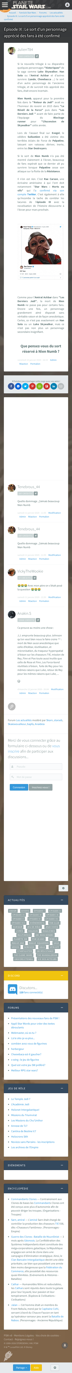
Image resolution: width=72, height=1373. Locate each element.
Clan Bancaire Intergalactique (28, 1259)
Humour (17, 927)
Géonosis (29, 1240)
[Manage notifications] (65, 1345)
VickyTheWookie (30, 571)
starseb (58, 720)
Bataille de (57, 1316)
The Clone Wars (23, 955)
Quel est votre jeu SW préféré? (28, 1065)
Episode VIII (18, 923)
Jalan (14, 1305)
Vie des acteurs (47, 959)
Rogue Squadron (39, 943)
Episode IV (36, 914)
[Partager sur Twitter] (25, 386)
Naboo (15, 1320)
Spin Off (54, 947)
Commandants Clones (24, 1199)
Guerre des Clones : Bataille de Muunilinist (35, 1236)
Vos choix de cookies (47, 1335)
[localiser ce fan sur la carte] (37, 56)
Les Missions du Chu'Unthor (27, 1120)
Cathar (15, 1284)
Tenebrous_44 (28, 486)
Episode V (18, 919)
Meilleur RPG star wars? (24, 1070)
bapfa (30, 724)
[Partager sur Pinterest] (32, 386)
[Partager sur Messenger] (18, 386)
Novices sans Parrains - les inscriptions (33, 1142)
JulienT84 (25, 49)
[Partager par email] (61, 386)
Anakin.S (24, 613)
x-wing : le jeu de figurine (25, 1059)
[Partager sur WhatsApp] (39, 386)
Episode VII (52, 919)
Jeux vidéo (52, 927)
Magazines (49, 931)
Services (29, 947)
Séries (15, 947)
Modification (54, 512)
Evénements (37, 923)
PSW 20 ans (38, 939)
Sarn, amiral (18, 1219)
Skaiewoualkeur (17, 724)
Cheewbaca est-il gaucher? (26, 1054)
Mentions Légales (24, 1335)
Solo (42, 947)
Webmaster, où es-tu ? (23, 1032)
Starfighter (24, 951)
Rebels (53, 939)
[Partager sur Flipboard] (46, 386)
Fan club (54, 923)
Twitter (31, 194)
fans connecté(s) (31, 989)
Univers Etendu (23, 959)
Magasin (33, 931)
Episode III (18, 914)
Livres (19, 931)
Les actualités (24, 720)
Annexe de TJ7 (19, 1126)
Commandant (42, 1203)
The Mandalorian (47, 955)
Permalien (35, 363)
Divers (25, 910)
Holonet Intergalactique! (25, 1109)
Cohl (55, 1308)
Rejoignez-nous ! (24, 1339)
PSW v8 (8, 1335)
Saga (56, 943)
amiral (33, 1219)
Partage (20, 1367)
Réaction (23, 363)
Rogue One (18, 943)
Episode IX (52, 914)
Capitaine (47, 1308)
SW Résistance (45, 951)
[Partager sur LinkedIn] (53, 386)
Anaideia (40, 724)
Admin (53, 359)
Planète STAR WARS (31, 5)
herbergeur (17, 1049)
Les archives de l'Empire (24, 1147)
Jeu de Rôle (34, 927)
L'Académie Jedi (20, 1104)
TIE (57, 1223)
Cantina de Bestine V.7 (23, 1131)
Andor (13, 910)
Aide (36, 1367)
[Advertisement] (36, 438)
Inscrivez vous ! (40, 787)
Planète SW (20, 939)
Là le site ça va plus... (23, 1038)
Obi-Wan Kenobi (44, 935)
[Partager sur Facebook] (11, 386)
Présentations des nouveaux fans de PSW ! (35, 1018)
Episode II (55, 910)
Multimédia (24, 935)
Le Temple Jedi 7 (20, 1099)
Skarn (49, 720)
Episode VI (35, 919)
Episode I (39, 910)
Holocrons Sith (19, 1136)
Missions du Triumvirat (24, 1115)
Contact (8, 1339)
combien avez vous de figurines (29, 1043)
